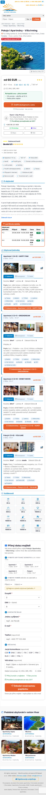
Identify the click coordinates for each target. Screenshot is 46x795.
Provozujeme (6, 783)
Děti (11, 602)
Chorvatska (8, 785)
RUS (7, 656)
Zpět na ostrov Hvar (10, 150)
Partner (15, 789)
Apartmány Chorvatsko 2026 (20, 785)
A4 (17, 84)
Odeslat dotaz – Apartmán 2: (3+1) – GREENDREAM (24, 370)
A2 (25, 84)
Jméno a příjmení (12, 617)
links (18, 789)
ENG (13, 653)
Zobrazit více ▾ (6, 217)
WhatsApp (14, 128)
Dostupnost (21, 276)
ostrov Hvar (20, 24)
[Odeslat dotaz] (43, 233)
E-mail (8, 626)
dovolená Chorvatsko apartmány (20, 783)
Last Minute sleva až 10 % (12, 39)
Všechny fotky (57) (38, 71)
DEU (19, 653)
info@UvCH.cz (37, 776)
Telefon (12, 635)
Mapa (14, 133)
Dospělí (8, 593)
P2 (28, 84)
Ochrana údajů (21, 776)
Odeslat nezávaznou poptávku (24, 687)
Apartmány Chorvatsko (27, 789)
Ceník (31, 276)
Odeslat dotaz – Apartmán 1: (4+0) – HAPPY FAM (23, 308)
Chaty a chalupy (23, 787)
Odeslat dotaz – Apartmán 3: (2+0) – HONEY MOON (24, 427)
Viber (34, 128)
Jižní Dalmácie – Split (8, 24)
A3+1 (21, 84)
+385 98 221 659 (12, 124)
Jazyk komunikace (17, 649)
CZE (7, 653)
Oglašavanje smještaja (27, 779)
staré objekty (8, 789)
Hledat (37, 19)
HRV (13, 656)
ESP (31, 653)
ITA (25, 653)
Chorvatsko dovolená (37, 783)
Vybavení (10, 276)
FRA (37, 653)
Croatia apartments (35, 785)
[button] (23, 143)
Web (34, 133)
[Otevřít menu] (3, 2)
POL (19, 656)
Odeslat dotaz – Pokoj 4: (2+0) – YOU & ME (21, 487)
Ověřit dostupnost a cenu (24, 105)
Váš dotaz (13, 660)
